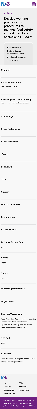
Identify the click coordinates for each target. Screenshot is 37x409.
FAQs (21, 383)
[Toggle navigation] (34, 4)
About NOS (23, 386)
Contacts (7, 386)
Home (6, 383)
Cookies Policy (9, 390)
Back (9, 13)
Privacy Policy (24, 390)
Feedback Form (9, 394)
